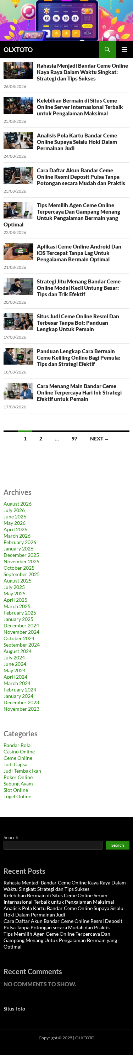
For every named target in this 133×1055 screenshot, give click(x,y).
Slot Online (16, 790)
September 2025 (22, 574)
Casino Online (19, 751)
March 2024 (17, 683)
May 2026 (15, 523)
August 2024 (18, 651)
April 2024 (15, 677)
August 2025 (18, 581)
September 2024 (22, 645)
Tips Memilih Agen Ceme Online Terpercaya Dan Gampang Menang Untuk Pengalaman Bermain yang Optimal (62, 215)
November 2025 (21, 561)
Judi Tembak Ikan (22, 771)
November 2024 (21, 632)
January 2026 (18, 548)
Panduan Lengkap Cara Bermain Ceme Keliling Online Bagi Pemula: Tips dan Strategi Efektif (78, 357)
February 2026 (20, 542)
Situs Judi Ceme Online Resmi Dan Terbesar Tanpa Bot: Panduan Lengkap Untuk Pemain (78, 322)
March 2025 (17, 606)
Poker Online (18, 777)
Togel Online (17, 796)
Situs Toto (14, 1009)
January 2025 (18, 619)
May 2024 (15, 670)
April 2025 (15, 600)
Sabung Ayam (18, 783)
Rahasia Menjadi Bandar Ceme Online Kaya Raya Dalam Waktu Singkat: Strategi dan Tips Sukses (82, 72)
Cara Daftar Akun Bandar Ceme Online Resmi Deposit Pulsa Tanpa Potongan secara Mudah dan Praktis (81, 176)
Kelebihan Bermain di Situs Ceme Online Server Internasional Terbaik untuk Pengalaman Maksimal (80, 106)
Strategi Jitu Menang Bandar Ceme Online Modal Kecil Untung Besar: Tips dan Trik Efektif (79, 287)
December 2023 (21, 702)
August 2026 (18, 504)
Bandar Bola (17, 745)
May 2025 (15, 593)
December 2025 (21, 555)
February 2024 (20, 689)
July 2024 (14, 657)
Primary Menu (124, 49)
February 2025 (20, 613)
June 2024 (15, 664)
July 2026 (14, 510)
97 (74, 438)
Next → (99, 438)
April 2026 (15, 529)
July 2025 (14, 587)
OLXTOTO (18, 49)
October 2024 (19, 638)
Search (11, 837)
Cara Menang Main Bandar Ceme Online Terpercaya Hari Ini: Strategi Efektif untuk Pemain (79, 392)
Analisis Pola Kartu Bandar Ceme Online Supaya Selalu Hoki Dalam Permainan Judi (77, 141)
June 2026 (15, 516)
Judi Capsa (15, 764)
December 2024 (21, 625)
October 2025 (19, 568)
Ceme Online (18, 758)
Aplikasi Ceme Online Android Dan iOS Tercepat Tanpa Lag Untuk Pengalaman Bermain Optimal (79, 252)
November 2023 (21, 709)
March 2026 (17, 536)
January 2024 (18, 696)
